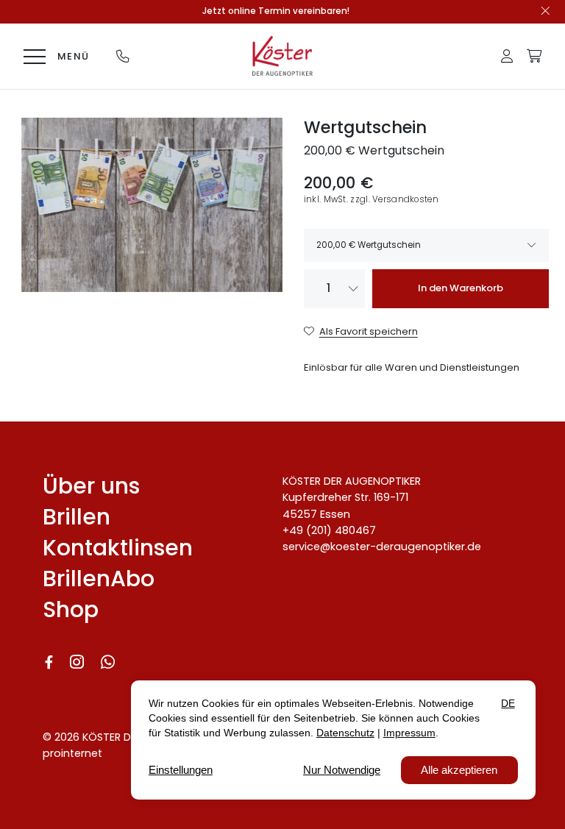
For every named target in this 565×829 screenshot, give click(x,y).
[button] (507, 56)
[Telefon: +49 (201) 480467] (122, 56)
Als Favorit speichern (368, 331)
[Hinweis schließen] (545, 12)
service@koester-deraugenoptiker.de (381, 546)
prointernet (72, 753)
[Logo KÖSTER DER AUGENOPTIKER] (282, 56)
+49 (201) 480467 (329, 530)
